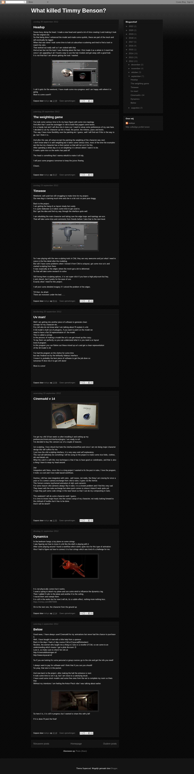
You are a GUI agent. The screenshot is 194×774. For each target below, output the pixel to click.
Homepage (76, 743)
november (136, 68)
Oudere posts (110, 743)
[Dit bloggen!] (83, 101)
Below (37, 629)
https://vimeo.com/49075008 (45, 602)
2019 (131, 34)
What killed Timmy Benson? (68, 10)
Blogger (114, 768)
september (136, 76)
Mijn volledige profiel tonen (138, 127)
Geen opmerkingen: (68, 101)
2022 (131, 26)
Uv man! (39, 317)
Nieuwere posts (41, 743)
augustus (135, 108)
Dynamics (40, 536)
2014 (131, 53)
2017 (131, 42)
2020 (131, 30)
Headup (39, 27)
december (136, 64)
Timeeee (39, 191)
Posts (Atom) (81, 751)
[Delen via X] (86, 101)
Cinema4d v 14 (44, 398)
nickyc (132, 123)
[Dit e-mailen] (81, 101)
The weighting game (48, 117)
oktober (135, 72)
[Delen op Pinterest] (91, 101)
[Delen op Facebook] (89, 101)
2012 (131, 61)
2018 (131, 38)
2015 (131, 49)
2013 (131, 57)
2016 (131, 46)
